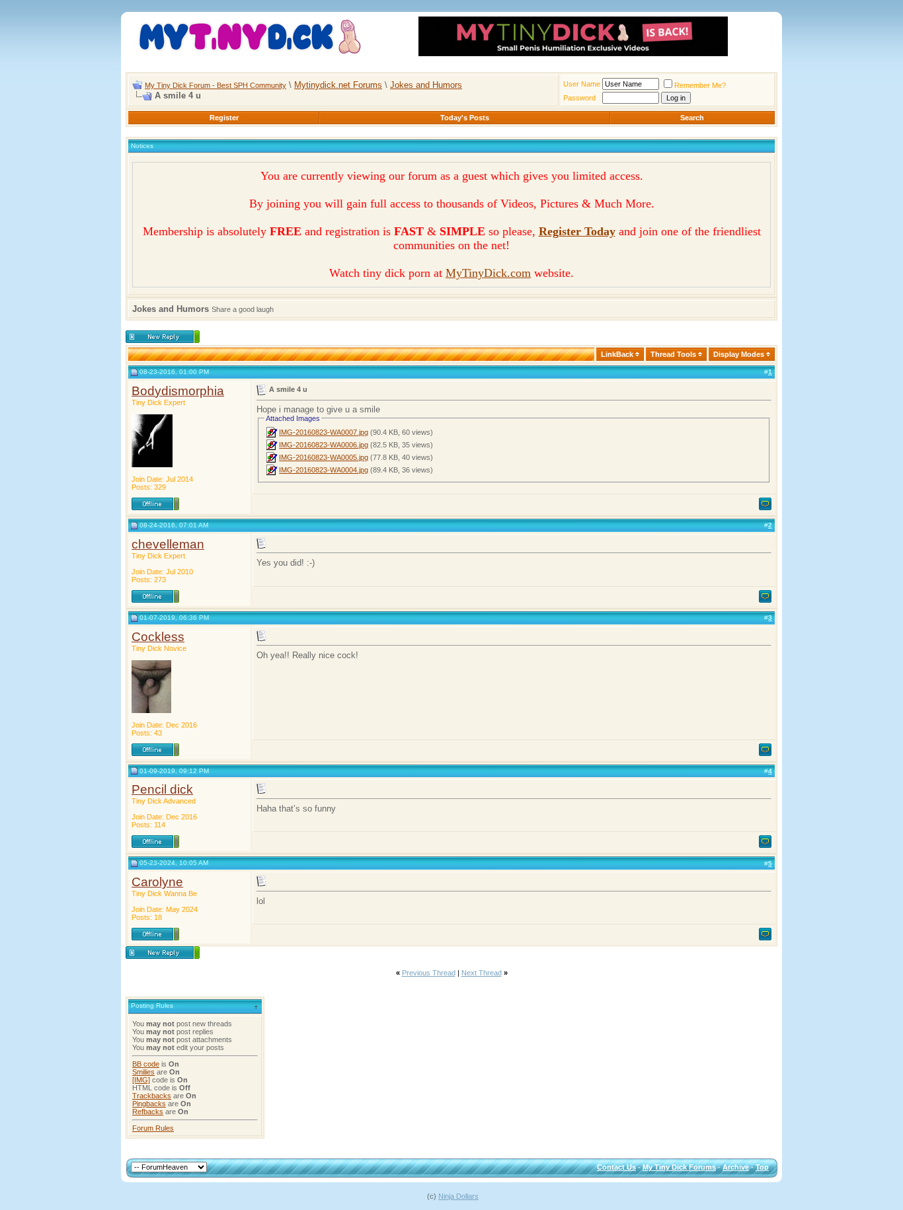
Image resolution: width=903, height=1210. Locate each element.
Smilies (143, 1072)
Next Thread (481, 973)
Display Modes (738, 354)
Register (224, 118)
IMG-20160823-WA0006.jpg (323, 445)
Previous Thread (428, 973)
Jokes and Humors (426, 85)
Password (579, 98)
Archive (736, 1167)
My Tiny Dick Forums (679, 1167)
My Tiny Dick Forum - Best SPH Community (215, 85)
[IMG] (141, 1080)
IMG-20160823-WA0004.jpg (323, 470)
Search (692, 118)
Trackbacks (151, 1096)
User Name (581, 84)
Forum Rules (153, 1128)
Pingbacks (149, 1104)
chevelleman (168, 544)
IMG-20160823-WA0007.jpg (323, 432)
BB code (145, 1064)
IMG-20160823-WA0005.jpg (323, 457)
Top (762, 1167)
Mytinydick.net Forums (338, 85)
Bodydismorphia (178, 391)
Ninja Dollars (458, 1196)
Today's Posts (464, 118)
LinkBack (617, 354)
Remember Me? (700, 85)
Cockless (158, 637)
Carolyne (157, 882)
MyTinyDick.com (488, 273)
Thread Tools (673, 354)
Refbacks (147, 1111)
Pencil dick (162, 789)
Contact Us (616, 1167)
